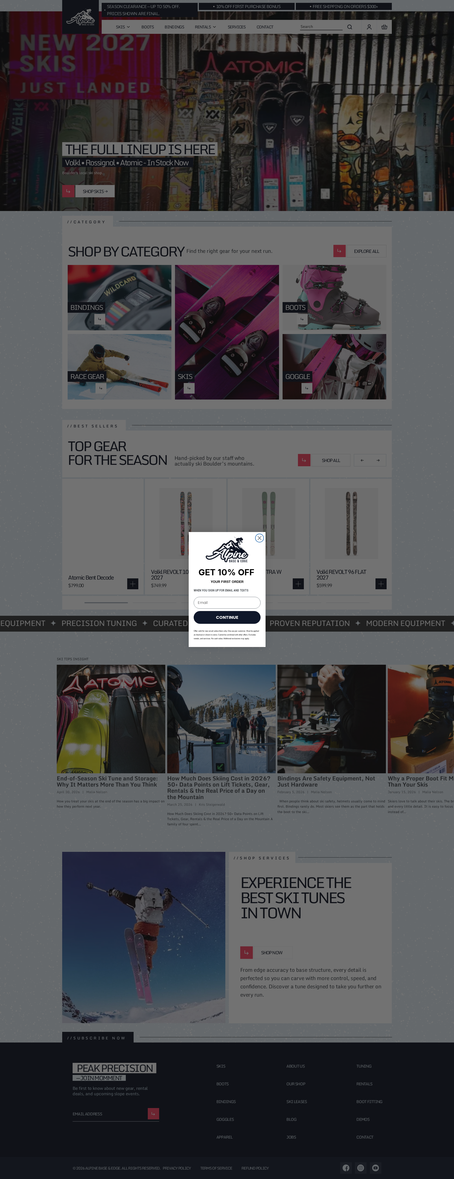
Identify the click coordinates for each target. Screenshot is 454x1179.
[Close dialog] (259, 538)
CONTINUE (227, 617)
